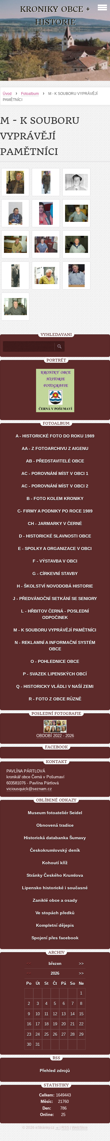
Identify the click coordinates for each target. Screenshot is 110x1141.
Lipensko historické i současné (55, 887)
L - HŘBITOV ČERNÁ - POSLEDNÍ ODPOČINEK (55, 614)
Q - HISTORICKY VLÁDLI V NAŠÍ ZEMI (55, 686)
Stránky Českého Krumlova (55, 875)
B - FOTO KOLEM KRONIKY (55, 498)
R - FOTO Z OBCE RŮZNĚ (55, 698)
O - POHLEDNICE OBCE (55, 661)
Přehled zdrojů (55, 1070)
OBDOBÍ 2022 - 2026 (55, 735)
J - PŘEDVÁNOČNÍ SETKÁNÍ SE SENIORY (55, 598)
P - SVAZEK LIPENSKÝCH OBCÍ (55, 673)
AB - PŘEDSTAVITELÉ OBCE (55, 461)
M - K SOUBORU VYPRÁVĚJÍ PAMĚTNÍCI (54, 630)
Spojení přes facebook (55, 937)
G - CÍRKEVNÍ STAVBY (55, 573)
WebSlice (80, 1127)
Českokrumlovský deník (55, 850)
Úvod (7, 94)
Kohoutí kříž (55, 862)
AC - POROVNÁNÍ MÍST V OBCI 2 (54, 486)
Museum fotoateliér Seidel (55, 812)
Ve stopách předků (55, 912)
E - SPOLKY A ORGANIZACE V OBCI (55, 548)
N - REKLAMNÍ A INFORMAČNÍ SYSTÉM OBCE (55, 645)
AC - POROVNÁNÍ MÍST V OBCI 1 (54, 473)
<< (29, 963)
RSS (65, 1127)
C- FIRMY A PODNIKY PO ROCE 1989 (55, 511)
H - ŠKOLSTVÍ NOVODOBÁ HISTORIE (55, 586)
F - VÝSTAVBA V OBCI (55, 561)
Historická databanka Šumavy (55, 837)
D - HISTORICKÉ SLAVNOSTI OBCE (55, 536)
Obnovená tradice (55, 825)
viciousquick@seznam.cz (29, 788)
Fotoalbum (30, 94)
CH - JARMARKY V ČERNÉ (55, 523)
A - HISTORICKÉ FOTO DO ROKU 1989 (55, 436)
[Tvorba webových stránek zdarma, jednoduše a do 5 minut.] (57, 1128)
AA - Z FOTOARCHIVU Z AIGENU (55, 448)
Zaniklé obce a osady (55, 900)
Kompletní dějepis (55, 925)
